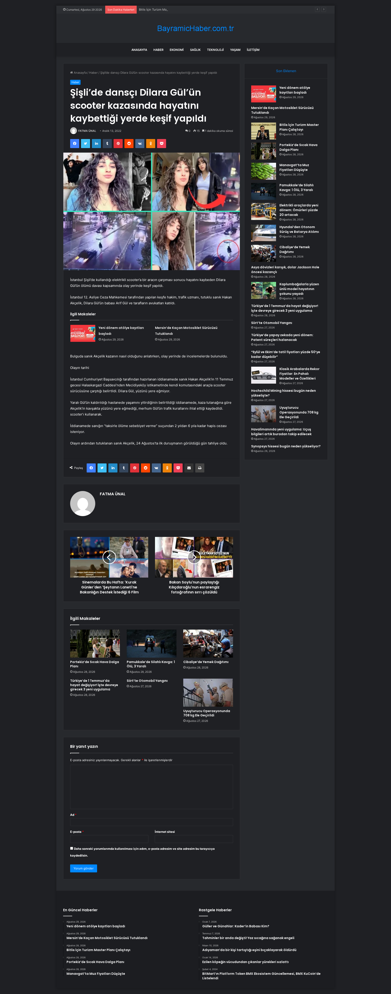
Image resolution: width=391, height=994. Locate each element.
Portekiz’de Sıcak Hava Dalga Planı (94, 664)
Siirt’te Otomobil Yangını (147, 680)
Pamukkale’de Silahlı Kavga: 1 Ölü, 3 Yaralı (151, 664)
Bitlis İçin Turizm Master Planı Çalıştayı (165, 9)
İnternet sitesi (165, 831)
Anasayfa (139, 50)
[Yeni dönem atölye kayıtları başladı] (82, 333)
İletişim (253, 50)
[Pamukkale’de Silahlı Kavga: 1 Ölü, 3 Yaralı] (151, 644)
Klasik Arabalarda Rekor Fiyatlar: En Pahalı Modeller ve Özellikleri (299, 374)
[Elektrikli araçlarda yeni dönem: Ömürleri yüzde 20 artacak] (263, 211)
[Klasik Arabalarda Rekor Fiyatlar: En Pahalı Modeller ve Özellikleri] (263, 375)
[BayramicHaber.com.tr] (195, 28)
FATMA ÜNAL (87, 130)
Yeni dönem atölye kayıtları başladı (294, 90)
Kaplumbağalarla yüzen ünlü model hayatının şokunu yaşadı (299, 289)
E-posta (77, 831)
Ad (73, 815)
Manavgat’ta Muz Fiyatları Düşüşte (294, 167)
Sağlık (195, 50)
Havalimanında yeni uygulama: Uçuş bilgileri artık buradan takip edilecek (281, 431)
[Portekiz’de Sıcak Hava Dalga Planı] (95, 644)
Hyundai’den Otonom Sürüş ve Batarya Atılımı (299, 229)
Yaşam (235, 50)
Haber (158, 50)
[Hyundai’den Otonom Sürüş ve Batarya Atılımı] (263, 233)
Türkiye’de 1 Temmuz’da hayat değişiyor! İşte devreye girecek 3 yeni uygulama (94, 685)
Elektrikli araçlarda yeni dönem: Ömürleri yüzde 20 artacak (298, 210)
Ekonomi (177, 50)
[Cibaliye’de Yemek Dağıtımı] (208, 644)
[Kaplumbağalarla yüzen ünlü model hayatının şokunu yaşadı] (263, 290)
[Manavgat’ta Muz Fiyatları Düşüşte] (263, 171)
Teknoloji (215, 50)
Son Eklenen (286, 71)
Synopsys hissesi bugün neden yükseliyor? (286, 446)
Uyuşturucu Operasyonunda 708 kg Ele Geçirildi (206, 713)
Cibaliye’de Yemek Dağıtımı (206, 662)
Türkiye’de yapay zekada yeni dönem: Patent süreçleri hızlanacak (282, 337)
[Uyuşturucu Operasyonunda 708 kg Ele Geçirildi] (208, 693)
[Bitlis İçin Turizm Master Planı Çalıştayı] (263, 131)
